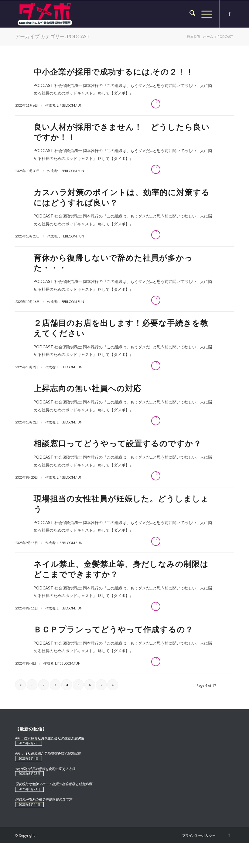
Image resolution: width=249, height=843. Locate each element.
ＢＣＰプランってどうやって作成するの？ (113, 629)
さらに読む (155, 103)
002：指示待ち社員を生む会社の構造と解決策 (49, 738)
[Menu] (203, 14)
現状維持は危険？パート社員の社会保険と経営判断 (53, 784)
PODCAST (43, 85)
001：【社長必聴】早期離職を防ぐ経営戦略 (48, 753)
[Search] (189, 14)
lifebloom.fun (69, 105)
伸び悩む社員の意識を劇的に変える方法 (45, 768)
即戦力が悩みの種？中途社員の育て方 (43, 799)
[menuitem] (189, 14)
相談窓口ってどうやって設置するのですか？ (118, 443)
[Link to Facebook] (229, 13)
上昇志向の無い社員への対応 (88, 388)
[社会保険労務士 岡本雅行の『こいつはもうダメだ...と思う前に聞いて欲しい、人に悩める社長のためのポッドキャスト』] (45, 14)
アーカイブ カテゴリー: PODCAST (52, 36)
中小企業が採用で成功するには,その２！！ (114, 71)
